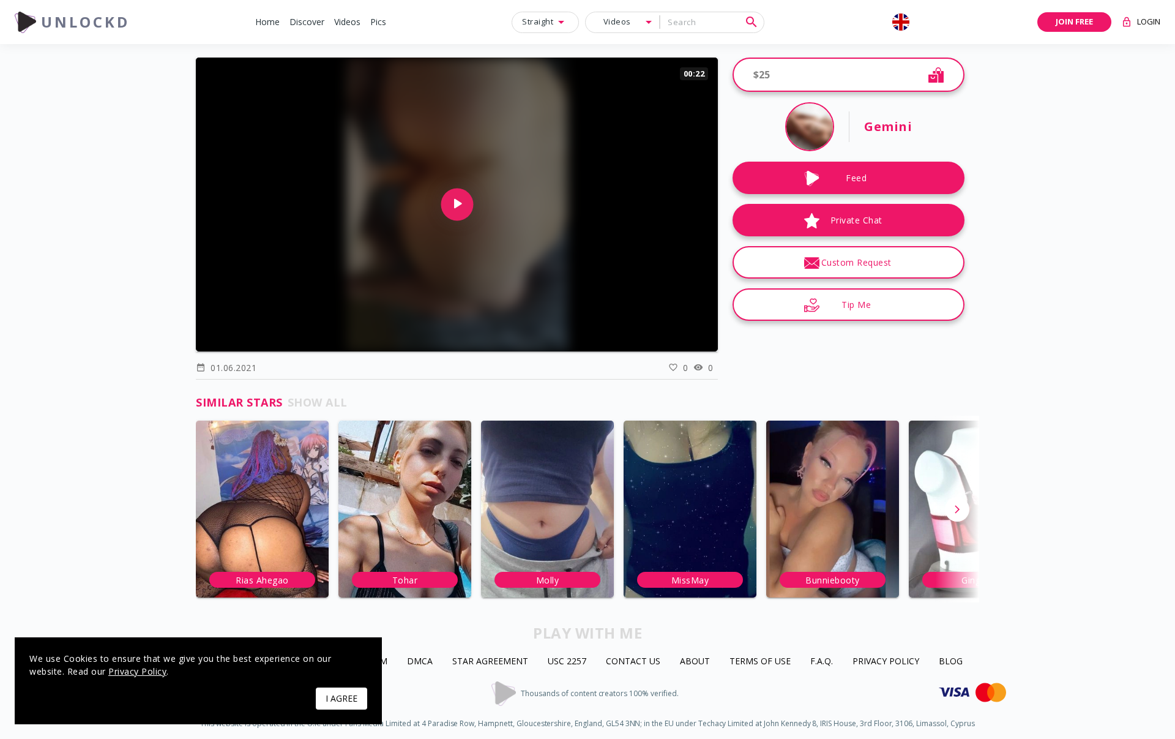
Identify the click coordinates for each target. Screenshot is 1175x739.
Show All (318, 402)
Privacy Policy (885, 661)
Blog (951, 661)
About (695, 661)
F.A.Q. (821, 661)
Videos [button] (617, 21)
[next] (957, 509)
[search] (751, 22)
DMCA (420, 661)
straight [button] (537, 21)
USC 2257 (567, 661)
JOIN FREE (1074, 21)
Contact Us (633, 661)
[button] (267, 22)
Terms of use (760, 661)
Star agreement (490, 661)
